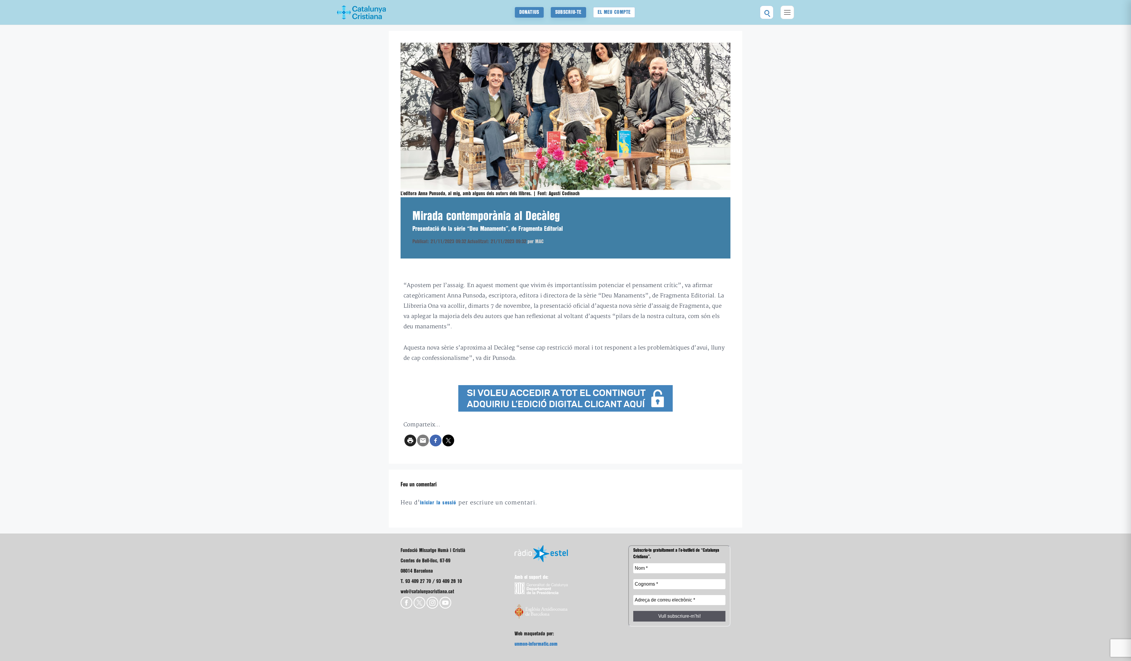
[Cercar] (766, 12)
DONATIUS (529, 12)
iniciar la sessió (438, 503)
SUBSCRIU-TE (568, 12)
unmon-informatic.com (536, 644)
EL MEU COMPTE (614, 12)
